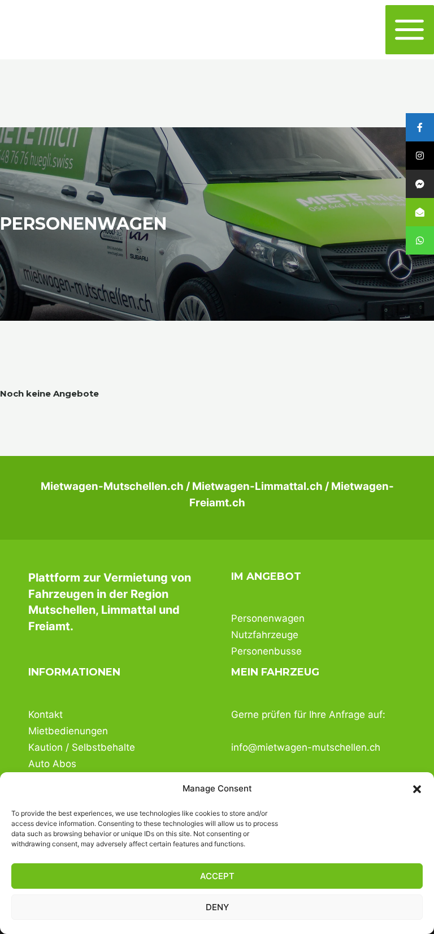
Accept (217, 876)
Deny (217, 907)
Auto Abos (52, 763)
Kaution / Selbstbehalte (81, 747)
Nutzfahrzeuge (264, 634)
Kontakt (45, 714)
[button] (417, 789)
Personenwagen (268, 618)
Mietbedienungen (68, 731)
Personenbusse (266, 651)
